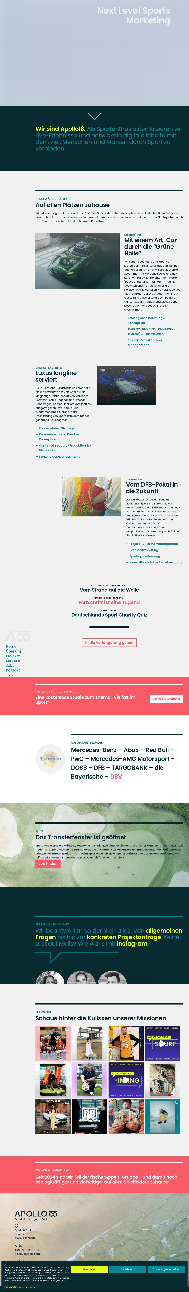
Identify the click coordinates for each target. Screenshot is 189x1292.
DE (7, 675)
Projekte (13, 655)
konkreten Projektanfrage (124, 937)
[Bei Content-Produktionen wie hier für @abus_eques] (89, 1043)
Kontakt (13, 670)
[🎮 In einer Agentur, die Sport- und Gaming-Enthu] (126, 1080)
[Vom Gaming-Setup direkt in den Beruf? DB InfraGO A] (89, 1116)
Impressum (30, 1287)
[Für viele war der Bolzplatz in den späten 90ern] (126, 1116)
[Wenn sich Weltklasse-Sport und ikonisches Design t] (53, 1116)
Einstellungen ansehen (166, 1269)
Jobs (10, 665)
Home (11, 646)
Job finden (48, 863)
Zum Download (166, 698)
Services (13, 660)
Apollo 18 (14, 633)
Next (108, 261)
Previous (46, 261)
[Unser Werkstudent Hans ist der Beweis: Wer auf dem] (53, 1043)
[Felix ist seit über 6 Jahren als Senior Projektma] (53, 1080)
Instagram (132, 943)
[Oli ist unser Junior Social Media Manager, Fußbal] (89, 1080)
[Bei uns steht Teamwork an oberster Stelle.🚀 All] (162, 1080)
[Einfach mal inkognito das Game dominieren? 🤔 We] (162, 1043)
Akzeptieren (89, 1269)
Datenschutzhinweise (14, 1287)
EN (11, 675)
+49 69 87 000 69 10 (27, 1250)
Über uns (14, 651)
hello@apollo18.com (27, 1254)
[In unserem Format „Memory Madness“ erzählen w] (126, 1043)
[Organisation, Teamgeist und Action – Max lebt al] (162, 1116)
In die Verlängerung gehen (109, 642)
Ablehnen (127, 1269)
